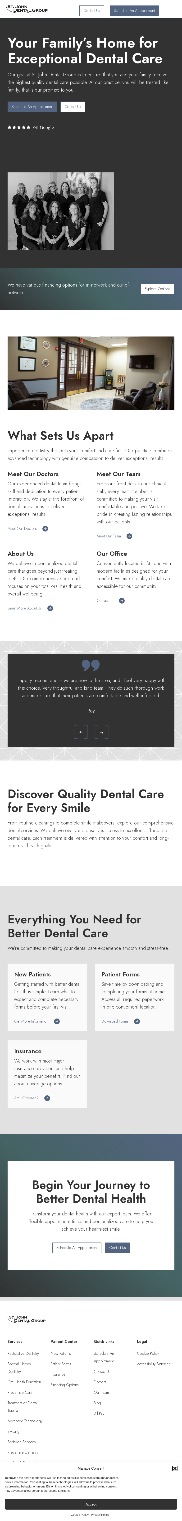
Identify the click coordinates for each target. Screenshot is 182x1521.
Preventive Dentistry (23, 1452)
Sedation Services (22, 1442)
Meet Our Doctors (22, 528)
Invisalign (14, 1431)
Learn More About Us (25, 608)
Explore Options (157, 289)
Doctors (100, 1382)
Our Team (101, 1392)
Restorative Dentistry (23, 1353)
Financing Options (65, 1385)
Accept (91, 1504)
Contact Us (91, 10)
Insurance (58, 1374)
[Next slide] (98, 731)
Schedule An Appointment (134, 10)
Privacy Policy (100, 1514)
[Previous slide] (77, 731)
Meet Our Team (109, 536)
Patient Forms (61, 1364)
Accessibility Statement (154, 1364)
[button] (175, 1468)
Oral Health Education (24, 1382)
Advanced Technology (25, 1421)
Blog (97, 1403)
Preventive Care (20, 1392)
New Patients (61, 1353)
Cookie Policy (80, 1514)
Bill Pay (99, 1413)
